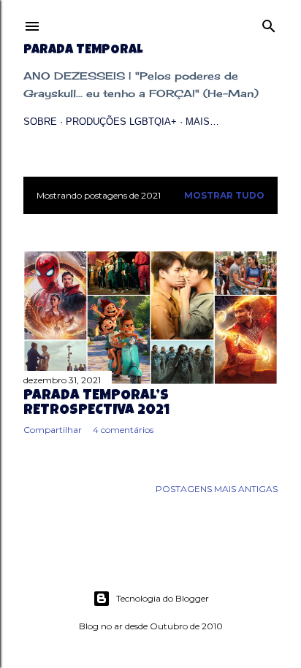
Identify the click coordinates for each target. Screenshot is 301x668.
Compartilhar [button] (52, 429)
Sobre (40, 121)
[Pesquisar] (269, 23)
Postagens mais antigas (217, 488)
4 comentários (123, 429)
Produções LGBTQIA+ (121, 121)
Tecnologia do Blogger (162, 598)
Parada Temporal (82, 50)
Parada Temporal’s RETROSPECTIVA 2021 (96, 403)
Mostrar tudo (224, 195)
